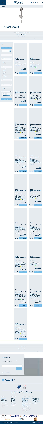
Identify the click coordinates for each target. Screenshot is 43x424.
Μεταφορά (13, 399)
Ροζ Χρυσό (5, 76)
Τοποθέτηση (13, 400)
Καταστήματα (3, 401)
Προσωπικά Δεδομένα (25, 411)
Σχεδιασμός (13, 398)
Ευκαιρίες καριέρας (4, 403)
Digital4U (40, 422)
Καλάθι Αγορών (34, 400)
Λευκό (4, 70)
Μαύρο (4, 72)
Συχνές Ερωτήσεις (14, 404)
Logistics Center (13, 402)
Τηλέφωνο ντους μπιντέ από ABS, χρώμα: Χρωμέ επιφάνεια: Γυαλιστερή (20, 65)
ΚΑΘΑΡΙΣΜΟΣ (6, 47)
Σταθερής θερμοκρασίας (6, 81)
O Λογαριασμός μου (35, 398)
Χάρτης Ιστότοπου (35, 402)
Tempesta (17, 59)
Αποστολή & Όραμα (4, 400)
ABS (4, 88)
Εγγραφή (19, 368)
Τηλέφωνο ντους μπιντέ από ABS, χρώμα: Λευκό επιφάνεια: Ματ (20, 97)
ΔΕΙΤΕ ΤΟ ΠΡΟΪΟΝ (23, 73)
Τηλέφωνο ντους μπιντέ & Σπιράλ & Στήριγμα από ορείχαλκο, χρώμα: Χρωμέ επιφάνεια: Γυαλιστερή (35, 97)
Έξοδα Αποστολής (25, 402)
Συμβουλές (13, 405)
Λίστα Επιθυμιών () (35, 399)
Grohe (16, 58)
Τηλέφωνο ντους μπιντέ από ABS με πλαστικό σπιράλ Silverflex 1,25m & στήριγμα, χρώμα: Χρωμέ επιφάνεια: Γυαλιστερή (20, 130)
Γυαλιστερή (5, 63)
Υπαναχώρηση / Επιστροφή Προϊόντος (26, 404)
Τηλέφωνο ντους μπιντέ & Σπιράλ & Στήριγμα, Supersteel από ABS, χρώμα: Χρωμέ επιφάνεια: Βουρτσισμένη (35, 196)
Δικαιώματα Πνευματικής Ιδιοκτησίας (26, 410)
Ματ (3, 62)
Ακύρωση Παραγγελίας (25, 407)
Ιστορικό (2, 399)
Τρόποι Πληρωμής (25, 401)
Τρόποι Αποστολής (25, 400)
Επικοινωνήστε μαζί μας (4, 405)
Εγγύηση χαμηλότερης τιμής (26, 408)
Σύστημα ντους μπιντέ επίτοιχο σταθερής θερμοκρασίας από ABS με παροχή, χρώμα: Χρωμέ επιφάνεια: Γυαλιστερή (35, 263)
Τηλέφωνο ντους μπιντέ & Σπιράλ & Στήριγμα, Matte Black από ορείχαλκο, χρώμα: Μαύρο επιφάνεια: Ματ (20, 162)
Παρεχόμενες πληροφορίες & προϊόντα (26, 399)
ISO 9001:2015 (3, 404)
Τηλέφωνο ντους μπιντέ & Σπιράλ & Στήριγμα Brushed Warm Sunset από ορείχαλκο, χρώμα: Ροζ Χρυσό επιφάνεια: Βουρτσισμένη (20, 296)
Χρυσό (4, 75)
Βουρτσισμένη (5, 60)
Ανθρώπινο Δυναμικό (4, 402)
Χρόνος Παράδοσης (25, 406)
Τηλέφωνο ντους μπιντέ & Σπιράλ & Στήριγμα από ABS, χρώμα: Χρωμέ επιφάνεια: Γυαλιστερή (35, 129)
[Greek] (38, 3)
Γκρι (4, 73)
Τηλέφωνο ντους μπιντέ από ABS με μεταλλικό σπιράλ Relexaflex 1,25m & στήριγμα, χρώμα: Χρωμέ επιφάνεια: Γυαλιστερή (35, 65)
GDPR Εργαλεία (34, 403)
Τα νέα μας (2, 406)
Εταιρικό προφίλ (3, 398)
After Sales (13, 401)
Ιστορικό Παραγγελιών (36, 401)
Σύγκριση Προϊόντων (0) (21, 36)
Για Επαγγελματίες (14, 403)
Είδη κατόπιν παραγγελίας (26, 405)
